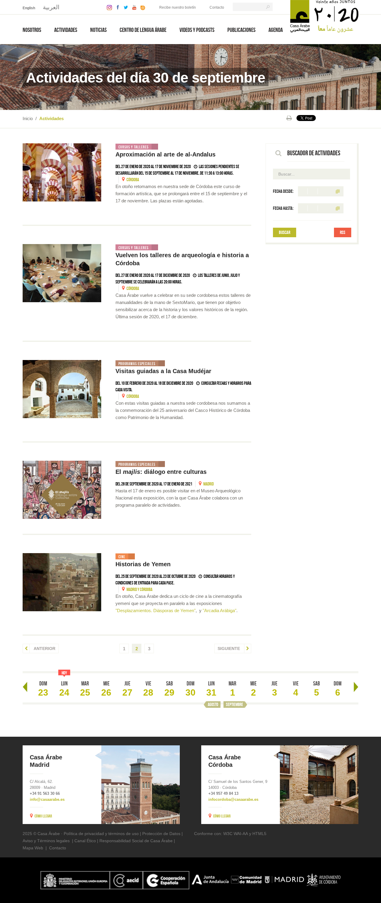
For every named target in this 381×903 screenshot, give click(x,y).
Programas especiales (136, 363)
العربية (51, 7)
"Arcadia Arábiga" (219, 610)
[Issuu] (141, 7)
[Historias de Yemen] (62, 582)
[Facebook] (116, 7)
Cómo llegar (43, 816)
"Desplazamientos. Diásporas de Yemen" (155, 610)
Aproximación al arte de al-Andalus (165, 154)
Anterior (44, 648)
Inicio (28, 118)
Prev (25, 687)
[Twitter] (124, 7)
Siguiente (229, 648)
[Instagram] (108, 7)
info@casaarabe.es (47, 799)
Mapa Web (33, 847)
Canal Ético (85, 840)
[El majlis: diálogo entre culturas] (62, 490)
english (29, 8)
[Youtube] (132, 7)
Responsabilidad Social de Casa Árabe (136, 840)
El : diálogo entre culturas (161, 471)
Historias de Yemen (143, 564)
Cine (121, 556)
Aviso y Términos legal (44, 840)
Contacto (217, 7)
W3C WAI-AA (235, 833)
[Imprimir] (289, 118)
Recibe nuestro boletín (177, 7)
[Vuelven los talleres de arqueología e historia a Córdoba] (62, 273)
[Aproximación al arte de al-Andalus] (62, 172)
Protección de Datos (161, 833)
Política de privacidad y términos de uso (101, 833)
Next (356, 687)
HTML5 (259, 833)
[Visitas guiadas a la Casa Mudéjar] (62, 389)
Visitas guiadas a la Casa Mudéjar (163, 371)
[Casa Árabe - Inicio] (324, 15)
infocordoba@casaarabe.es (233, 799)
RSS (342, 232)
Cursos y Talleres (133, 147)
